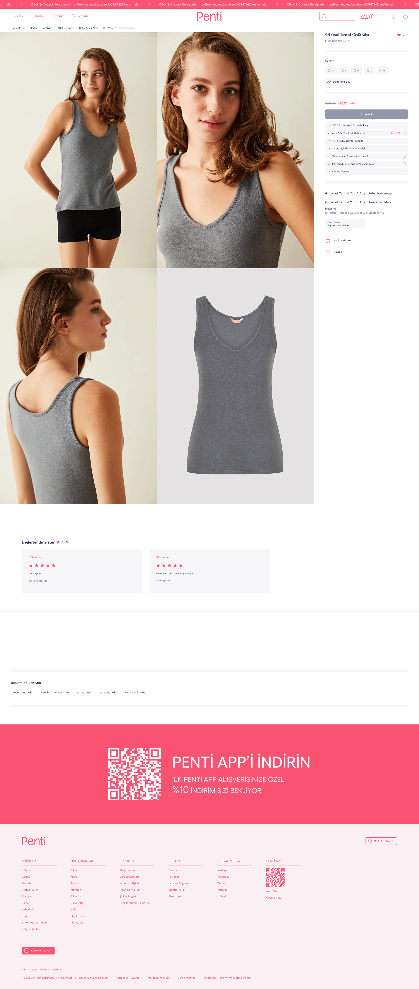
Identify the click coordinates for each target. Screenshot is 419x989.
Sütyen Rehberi (31, 929)
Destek (174, 861)
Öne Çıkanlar (82, 861)
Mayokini (76, 889)
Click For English (383, 841)
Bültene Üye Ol (40, 950)
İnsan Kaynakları (130, 889)
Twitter (221, 883)
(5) (405, 34)
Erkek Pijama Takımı (34, 922)
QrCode (275, 877)
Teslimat (173, 876)
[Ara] (324, 16)
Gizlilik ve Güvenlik (128, 977)
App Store (272, 891)
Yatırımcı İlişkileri (130, 883)
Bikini (74, 870)
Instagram (223, 870)
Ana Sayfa (19, 28)
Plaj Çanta (77, 922)
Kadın (19, 16)
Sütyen (26, 870)
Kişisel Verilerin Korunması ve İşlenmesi (47, 977)
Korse (25, 902)
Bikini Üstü (77, 896)
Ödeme (173, 870)
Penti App (274, 861)
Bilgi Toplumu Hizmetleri (135, 902)
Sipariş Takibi (176, 889)
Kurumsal (128, 861)
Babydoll (27, 909)
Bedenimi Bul (341, 81)
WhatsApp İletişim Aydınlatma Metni (226, 977)
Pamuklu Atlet (109, 692)
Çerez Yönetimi (187, 977)
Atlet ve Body (66, 28)
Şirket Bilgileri (128, 896)
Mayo (74, 876)
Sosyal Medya (228, 861)
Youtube (222, 889)
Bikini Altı (77, 902)
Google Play (273, 897)
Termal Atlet (85, 692)
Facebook (223, 876)
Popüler (29, 861)
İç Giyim (47, 28)
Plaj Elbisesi (78, 916)
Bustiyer (27, 896)
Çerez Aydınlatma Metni (94, 977)
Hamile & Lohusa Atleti (55, 692)
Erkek (38, 16)
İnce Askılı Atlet (23, 692)
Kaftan (75, 909)
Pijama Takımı (30, 889)
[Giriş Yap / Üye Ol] (393, 16)
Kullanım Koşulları (159, 977)
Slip (24, 916)
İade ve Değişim (178, 883)
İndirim (83, 16)
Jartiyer (27, 876)
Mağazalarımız (128, 870)
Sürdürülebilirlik (130, 876)
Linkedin (222, 896)
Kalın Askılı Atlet (88, 28)
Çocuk (58, 16)
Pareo (74, 883)
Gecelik (26, 883)
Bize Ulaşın (175, 896)
